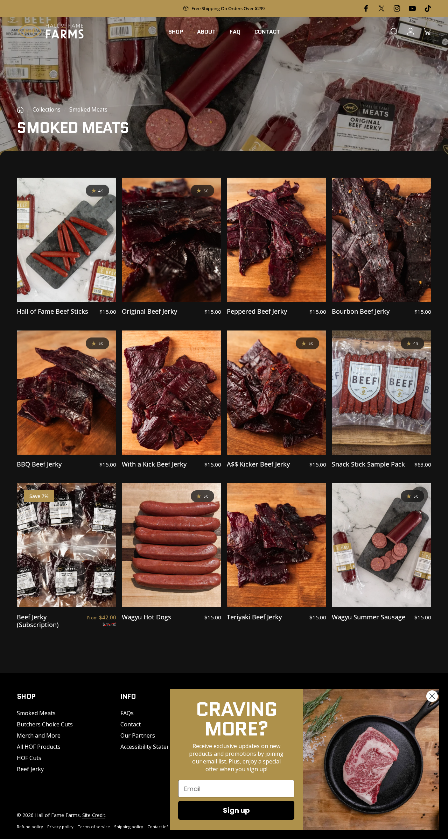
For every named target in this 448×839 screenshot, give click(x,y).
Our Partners (137, 735)
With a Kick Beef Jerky (154, 464)
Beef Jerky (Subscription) (38, 621)
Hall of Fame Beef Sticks (52, 311)
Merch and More (39, 735)
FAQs (127, 713)
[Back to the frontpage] (20, 109)
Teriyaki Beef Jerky (254, 617)
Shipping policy (128, 826)
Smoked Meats (36, 713)
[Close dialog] (432, 696)
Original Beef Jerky (149, 311)
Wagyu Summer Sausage (368, 617)
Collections (47, 109)
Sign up (236, 810)
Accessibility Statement (150, 746)
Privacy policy (60, 826)
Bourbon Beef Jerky (361, 311)
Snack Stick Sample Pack (368, 464)
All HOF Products (39, 746)
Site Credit (93, 815)
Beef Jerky (30, 769)
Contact (130, 724)
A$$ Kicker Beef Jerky (258, 464)
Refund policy (30, 826)
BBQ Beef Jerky (39, 464)
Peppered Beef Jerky (257, 311)
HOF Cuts (29, 757)
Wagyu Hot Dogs (146, 617)
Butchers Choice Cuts (45, 724)
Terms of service (94, 826)
